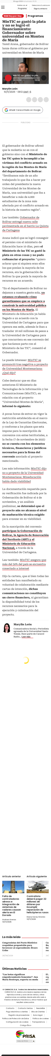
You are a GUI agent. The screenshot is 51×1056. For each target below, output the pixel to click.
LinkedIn (40, 99)
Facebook (28, 99)
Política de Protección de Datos (15, 1018)
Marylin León (10, 88)
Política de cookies (41, 1018)
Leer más (26, 637)
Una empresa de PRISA (25, 1034)
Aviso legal (37, 1015)
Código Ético (25, 1025)
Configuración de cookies (17, 1022)
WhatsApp (46, 99)
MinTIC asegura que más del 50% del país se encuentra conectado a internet (24, 564)
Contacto (10, 1008)
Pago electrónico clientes (17, 1012)
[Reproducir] (8, 78)
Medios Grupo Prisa (25, 1041)
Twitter (34, 99)
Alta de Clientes (38, 1012)
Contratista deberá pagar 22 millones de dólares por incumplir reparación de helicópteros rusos (37, 904)
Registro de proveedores (18, 1015)
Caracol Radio (9, 7)
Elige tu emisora (40, 9)
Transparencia (38, 1022)
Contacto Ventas (25, 1008)
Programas (35, 16)
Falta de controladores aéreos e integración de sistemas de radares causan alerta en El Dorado (11, 906)
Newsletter (40, 1008)
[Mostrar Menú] (3, 7)
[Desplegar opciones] (43, 77)
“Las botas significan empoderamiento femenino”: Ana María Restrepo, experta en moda (20, 977)
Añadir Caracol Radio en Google (25, 110)
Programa (22, 8)
